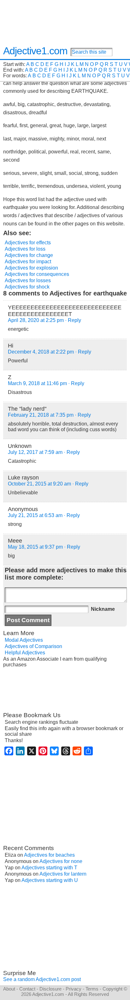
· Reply (73, 320)
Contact (27, 988)
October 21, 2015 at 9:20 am (39, 483)
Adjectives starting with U (49, 880)
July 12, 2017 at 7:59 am (35, 452)
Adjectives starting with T (49, 867)
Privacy (73, 988)
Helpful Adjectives (25, 652)
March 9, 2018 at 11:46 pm (37, 383)
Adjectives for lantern (62, 874)
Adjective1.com (35, 51)
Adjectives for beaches (49, 855)
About (9, 988)
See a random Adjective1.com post (42, 979)
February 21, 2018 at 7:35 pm (41, 415)
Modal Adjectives (24, 640)
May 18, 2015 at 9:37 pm (35, 547)
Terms (92, 988)
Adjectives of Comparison (33, 646)
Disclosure (50, 988)
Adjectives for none (60, 861)
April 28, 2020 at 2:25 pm (36, 320)
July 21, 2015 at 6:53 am (35, 515)
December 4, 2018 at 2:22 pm (41, 351)
